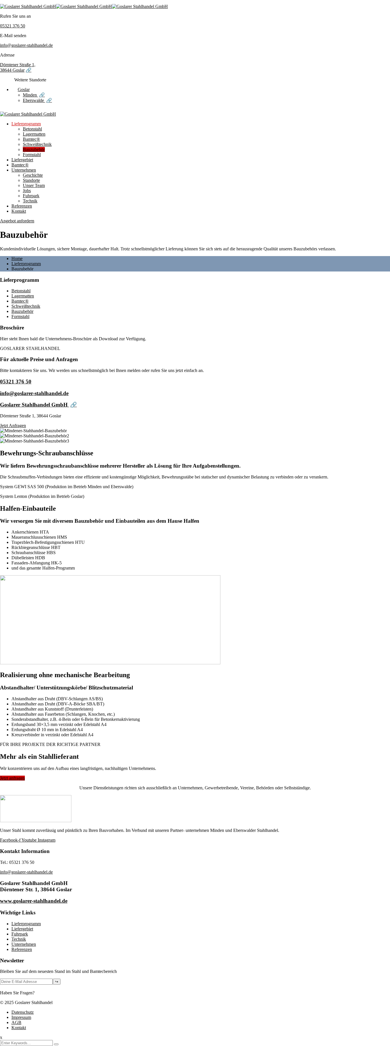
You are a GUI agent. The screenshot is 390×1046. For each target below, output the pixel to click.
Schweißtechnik (37, 144)
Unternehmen (23, 170)
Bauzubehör (34, 149)
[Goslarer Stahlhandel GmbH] (28, 6)
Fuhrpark (31, 195)
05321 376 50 (12, 25)
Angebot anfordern (17, 220)
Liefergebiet (22, 159)
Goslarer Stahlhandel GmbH (34, 405)
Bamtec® (31, 139)
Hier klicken (47, 992)
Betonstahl (32, 128)
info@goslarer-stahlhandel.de (26, 45)
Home (17, 258)
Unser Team (34, 185)
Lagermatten (34, 134)
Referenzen (21, 206)
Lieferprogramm (26, 123)
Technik (30, 200)
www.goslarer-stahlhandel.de (33, 901)
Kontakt (18, 211)
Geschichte (33, 175)
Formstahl (32, 154)
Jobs (27, 190)
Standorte (31, 180)
